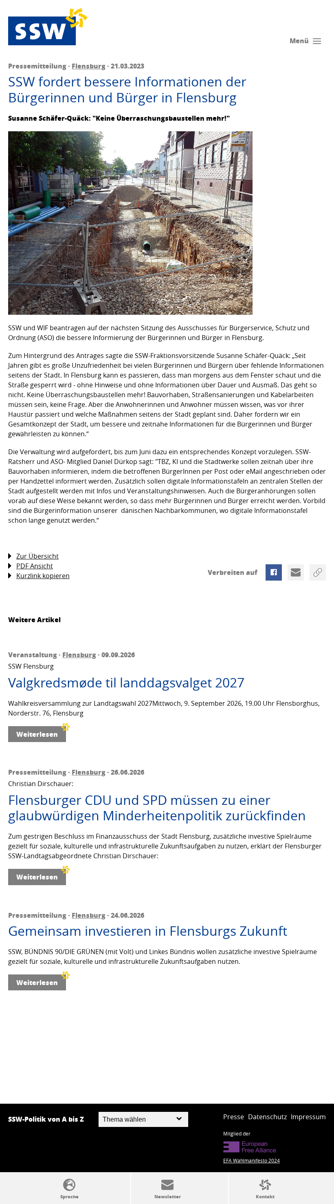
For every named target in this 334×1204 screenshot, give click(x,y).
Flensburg (88, 66)
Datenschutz (267, 1116)
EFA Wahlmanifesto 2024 (251, 1160)
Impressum (308, 1116)
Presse (233, 1116)
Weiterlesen (37, 734)
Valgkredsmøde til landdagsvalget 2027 (126, 682)
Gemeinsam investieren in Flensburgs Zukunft (147, 931)
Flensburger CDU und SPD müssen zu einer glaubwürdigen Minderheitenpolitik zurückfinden (157, 808)
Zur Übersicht (37, 556)
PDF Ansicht (34, 565)
